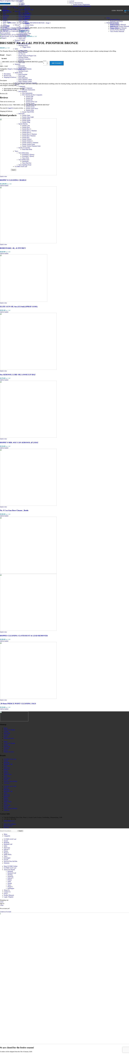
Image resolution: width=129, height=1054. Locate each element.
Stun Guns (21, 62)
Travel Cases (22, 37)
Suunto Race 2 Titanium (29, 130)
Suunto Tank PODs (28, 112)
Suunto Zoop (30, 110)
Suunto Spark (26, 120)
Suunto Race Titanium (29, 136)
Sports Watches (23, 124)
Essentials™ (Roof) (28, 156)
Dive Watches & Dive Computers (32, 95)
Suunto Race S (26, 132)
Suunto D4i (29, 98)
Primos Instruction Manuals (118, 28)
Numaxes (27, 16)
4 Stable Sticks (29, 25)
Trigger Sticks (26, 47)
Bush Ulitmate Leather (25, 81)
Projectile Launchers (24, 59)
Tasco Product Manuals (117, 31)
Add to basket (57, 63)
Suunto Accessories (24, 148)
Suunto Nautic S (31, 105)
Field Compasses (27, 88)
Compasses (21, 86)
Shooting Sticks (23, 45)
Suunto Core (26, 125)
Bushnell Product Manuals (118, 24)
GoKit (20, 1)
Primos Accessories (24, 44)
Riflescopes (21, 69)
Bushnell (27, 8)
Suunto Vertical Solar (28, 144)
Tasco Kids (25, 158)
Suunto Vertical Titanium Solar (31, 146)
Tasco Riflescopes (23, 159)
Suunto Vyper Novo (32, 108)
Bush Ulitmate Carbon (25, 79)
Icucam (27, 27)
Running (21, 61)
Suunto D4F (29, 96)
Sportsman (25, 161)
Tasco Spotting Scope (24, 165)
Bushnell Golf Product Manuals (119, 26)
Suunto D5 (29, 100)
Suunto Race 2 (26, 129)
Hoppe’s (27, 23)
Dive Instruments (27, 93)
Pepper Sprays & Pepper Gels (27, 55)
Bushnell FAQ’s (115, 19)
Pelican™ (28, 18)
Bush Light (21, 76)
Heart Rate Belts (27, 149)
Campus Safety (22, 50)
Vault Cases (21, 38)
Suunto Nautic (30, 103)
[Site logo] (5, 10)
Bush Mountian (23, 78)
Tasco (16, 151)
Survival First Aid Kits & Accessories (26, 83)
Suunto (17, 84)
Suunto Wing (26, 122)
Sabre (16, 49)
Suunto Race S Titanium (29, 134)
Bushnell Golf (29, 10)
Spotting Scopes (23, 71)
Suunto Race (26, 127)
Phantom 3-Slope (20, 40)
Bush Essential (22, 74)
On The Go (21, 54)
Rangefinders (22, 67)
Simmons (17, 64)
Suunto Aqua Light (28, 117)
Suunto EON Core (31, 101)
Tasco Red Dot (26, 163)
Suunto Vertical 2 (27, 141)
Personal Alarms (23, 57)
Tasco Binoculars (23, 153)
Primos (17, 42)
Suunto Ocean (30, 107)
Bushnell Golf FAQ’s (116, 21)
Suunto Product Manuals (117, 30)
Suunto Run (25, 137)
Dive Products (22, 91)
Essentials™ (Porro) (28, 154)
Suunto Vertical (26, 139)
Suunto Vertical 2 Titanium (30, 142)
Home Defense (22, 52)
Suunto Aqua (26, 115)
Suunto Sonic (26, 119)
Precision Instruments (28, 90)
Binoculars (21, 66)
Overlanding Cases (24, 35)
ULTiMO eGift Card (21, 166)
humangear (28, 15)
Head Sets (21, 113)
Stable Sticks (18, 73)
